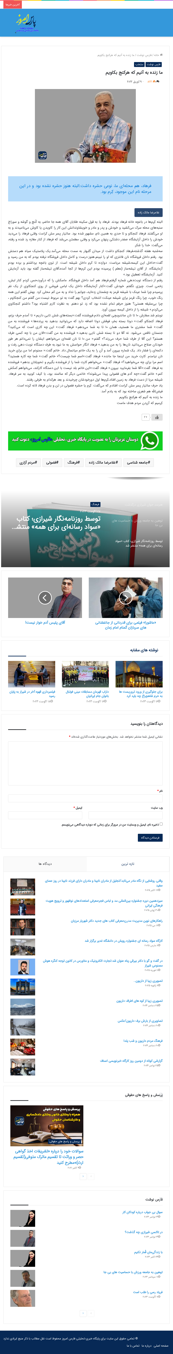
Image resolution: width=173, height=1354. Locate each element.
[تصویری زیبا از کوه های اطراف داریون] (22, 1007)
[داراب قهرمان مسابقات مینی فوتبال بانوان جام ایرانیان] (85, 674)
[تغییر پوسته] (9, 24)
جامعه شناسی (137, 462)
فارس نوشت (144, 55)
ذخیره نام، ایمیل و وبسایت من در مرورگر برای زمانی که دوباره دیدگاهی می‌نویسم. (110, 824)
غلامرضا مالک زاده (148, 212)
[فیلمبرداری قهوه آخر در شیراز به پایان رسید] (31, 674)
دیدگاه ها (45, 864)
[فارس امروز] (27, 22)
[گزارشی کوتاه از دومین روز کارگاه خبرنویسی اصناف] (22, 1067)
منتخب (139, 64)
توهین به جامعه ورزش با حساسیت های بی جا (133, 1272)
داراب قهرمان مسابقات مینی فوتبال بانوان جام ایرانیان (87, 693)
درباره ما (146, 1345)
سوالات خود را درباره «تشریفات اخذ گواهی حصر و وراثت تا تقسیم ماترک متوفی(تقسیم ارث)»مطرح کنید (48, 1157)
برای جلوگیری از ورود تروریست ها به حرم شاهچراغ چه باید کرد (141, 693)
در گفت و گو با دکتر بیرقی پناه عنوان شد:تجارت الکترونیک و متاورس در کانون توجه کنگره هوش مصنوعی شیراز (103, 963)
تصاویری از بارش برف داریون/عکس (140, 1020)
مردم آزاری (27, 462)
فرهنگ (72, 462)
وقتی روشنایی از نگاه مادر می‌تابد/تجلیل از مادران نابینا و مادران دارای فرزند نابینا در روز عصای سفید (104, 883)
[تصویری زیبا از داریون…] (22, 987)
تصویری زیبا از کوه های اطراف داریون (139, 1000)
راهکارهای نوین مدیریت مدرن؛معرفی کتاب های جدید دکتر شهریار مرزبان (117, 920)
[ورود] (156, 24)
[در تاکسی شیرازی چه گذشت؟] (22, 1238)
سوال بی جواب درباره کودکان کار (143, 1212)
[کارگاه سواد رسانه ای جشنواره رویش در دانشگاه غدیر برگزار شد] (22, 947)
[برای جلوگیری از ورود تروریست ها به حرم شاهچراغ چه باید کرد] (139, 674)
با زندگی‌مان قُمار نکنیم (70, 521)
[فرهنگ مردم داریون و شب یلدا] (22, 1047)
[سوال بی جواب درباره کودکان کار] (22, 1218)
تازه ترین (128, 864)
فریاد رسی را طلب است (148, 1292)
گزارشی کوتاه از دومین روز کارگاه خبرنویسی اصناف (131, 1060)
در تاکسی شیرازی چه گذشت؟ (144, 1232)
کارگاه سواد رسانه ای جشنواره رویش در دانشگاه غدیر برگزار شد (124, 940)
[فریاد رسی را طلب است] (22, 1298)
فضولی (51, 462)
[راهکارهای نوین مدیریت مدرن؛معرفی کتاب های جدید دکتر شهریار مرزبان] (22, 927)
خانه (157, 55)
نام (160, 791)
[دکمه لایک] (157, 417)
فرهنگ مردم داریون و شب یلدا (143, 1040)
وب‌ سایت (157, 807)
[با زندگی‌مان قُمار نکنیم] (22, 1258)
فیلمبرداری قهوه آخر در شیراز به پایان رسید (32, 693)
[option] (85, 522)
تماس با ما (133, 1345)
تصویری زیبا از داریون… (148, 980)
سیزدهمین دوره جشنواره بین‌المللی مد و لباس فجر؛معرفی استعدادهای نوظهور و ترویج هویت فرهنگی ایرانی (104, 903)
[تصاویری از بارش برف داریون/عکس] (22, 1027)
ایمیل (77, 807)
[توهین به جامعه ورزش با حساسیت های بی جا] (22, 1278)
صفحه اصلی (161, 1345)
